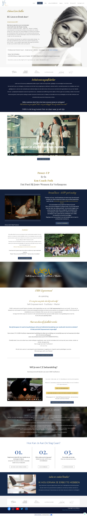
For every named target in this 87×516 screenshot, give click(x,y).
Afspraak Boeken (68, 466)
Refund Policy (77, 510)
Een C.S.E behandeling (62, 388)
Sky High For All (81, 3)
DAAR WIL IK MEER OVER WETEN (44, 355)
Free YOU (66, 3)
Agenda (60, 3)
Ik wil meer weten (43, 159)
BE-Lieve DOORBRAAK (24, 258)
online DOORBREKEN (52, 3)
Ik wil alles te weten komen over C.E (62, 402)
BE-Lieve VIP (73, 3)
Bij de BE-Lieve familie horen (18, 466)
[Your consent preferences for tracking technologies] (85, 514)
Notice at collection (38, 514)
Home (34, 3)
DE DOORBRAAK (43, 466)
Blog (45, 3)
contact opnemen (62, 223)
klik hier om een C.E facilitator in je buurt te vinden (62, 393)
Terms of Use (71, 510)
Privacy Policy (65, 510)
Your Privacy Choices (45, 514)
